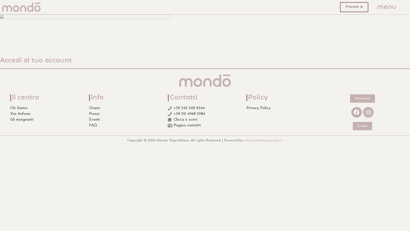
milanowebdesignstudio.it (263, 140)
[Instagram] (368, 112)
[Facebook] (356, 112)
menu (387, 7)
